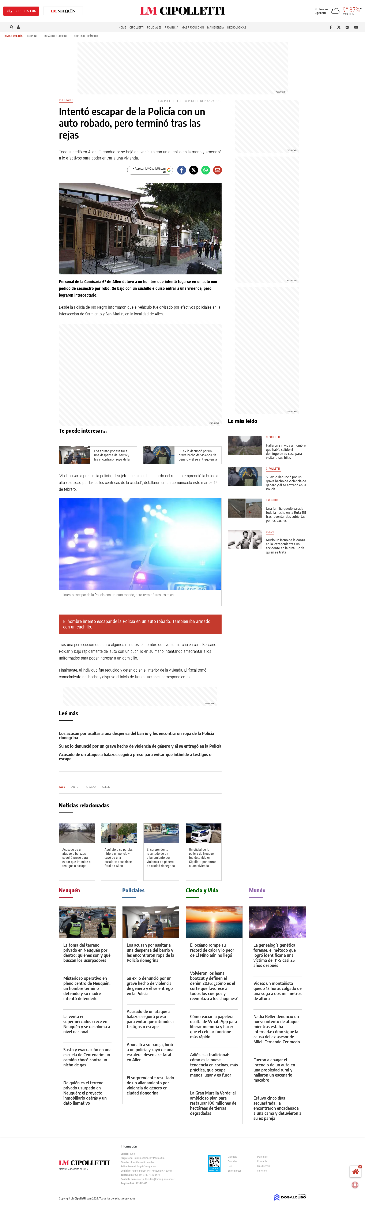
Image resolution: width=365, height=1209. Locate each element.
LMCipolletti (167, 101)
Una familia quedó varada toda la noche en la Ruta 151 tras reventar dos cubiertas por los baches (286, 514)
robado (90, 786)
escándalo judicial (56, 36)
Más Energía (215, 27)
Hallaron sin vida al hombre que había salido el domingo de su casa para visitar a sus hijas (286, 451)
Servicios (262, 1170)
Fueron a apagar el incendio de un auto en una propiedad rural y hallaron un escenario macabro (274, 1069)
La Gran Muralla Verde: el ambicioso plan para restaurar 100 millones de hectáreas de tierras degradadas (213, 1103)
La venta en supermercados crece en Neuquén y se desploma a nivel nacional (86, 1024)
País (230, 1166)
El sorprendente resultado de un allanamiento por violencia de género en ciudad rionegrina (161, 858)
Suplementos (234, 1170)
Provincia (171, 27)
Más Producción (193, 27)
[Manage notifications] (355, 1185)
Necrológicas (236, 27)
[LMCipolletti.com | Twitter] (339, 27)
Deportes (232, 1161)
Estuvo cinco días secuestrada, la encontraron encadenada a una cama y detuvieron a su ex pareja (277, 1108)
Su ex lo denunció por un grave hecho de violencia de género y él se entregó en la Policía (198, 457)
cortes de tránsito (86, 36)
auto (183, 101)
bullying (32, 36)
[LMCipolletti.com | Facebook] (331, 27)
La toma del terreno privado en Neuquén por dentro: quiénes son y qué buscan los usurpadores (86, 952)
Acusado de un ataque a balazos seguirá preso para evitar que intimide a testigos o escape (135, 756)
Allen (106, 786)
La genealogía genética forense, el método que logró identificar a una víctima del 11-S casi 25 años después (274, 955)
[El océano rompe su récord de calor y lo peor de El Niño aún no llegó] (214, 922)
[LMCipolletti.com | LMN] (63, 11)
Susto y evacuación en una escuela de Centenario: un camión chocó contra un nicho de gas (87, 1057)
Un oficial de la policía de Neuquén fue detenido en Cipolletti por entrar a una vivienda (202, 858)
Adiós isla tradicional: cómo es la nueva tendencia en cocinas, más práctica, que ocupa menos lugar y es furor (214, 1064)
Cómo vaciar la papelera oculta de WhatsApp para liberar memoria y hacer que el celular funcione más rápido (213, 1026)
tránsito (272, 500)
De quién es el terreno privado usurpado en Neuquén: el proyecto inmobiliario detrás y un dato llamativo (85, 1092)
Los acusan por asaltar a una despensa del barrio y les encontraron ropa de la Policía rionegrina (112, 457)
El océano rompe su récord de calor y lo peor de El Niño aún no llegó (212, 950)
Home (122, 27)
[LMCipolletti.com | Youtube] (356, 27)
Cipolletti (136, 27)
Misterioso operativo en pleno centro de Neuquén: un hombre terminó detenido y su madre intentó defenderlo (86, 988)
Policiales (154, 27)
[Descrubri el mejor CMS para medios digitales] (290, 1201)
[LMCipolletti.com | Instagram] (348, 27)
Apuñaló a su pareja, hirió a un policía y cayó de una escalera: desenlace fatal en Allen (118, 858)
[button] (5, 27)
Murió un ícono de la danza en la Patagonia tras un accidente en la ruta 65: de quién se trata (285, 546)
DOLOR (270, 531)
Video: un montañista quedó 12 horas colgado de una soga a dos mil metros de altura (277, 990)
